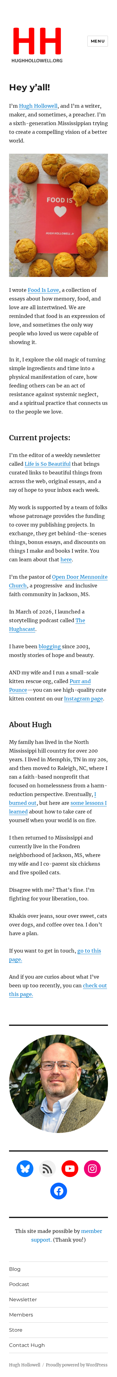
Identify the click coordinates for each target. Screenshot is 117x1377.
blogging (50, 646)
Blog (15, 1269)
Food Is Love (43, 290)
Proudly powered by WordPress (77, 1365)
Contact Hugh (27, 1345)
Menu (98, 41)
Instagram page (83, 698)
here (66, 559)
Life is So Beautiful (48, 464)
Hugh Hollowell (38, 106)
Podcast (19, 1284)
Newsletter (23, 1299)
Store (15, 1330)
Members (21, 1315)
